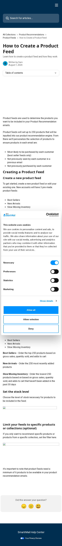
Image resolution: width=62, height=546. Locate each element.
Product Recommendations (31, 34)
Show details (46, 301)
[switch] (54, 271)
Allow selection (31, 319)
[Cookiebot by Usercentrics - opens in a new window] (46, 215)
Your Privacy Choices (33, 538)
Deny (31, 328)
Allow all (31, 310)
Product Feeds (9, 38)
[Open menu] (56, 5)
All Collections (9, 34)
